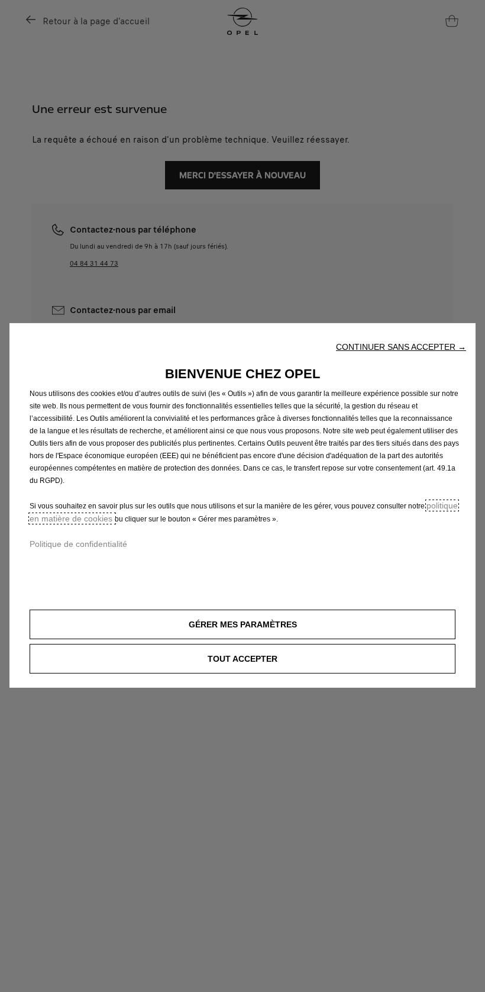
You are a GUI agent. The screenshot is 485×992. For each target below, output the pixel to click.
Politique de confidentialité (78, 544)
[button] (401, 347)
